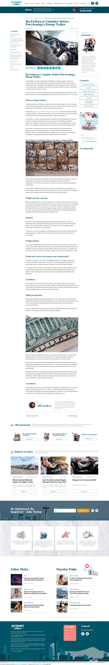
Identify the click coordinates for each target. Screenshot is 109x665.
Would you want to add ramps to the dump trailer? (17, 56)
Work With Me (69, 630)
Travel (43, 3)
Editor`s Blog (69, 638)
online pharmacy (91, 662)
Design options (16, 52)
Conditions (15, 61)
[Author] (50, 406)
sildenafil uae (18, 664)
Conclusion (15, 69)
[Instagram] (92, 3)
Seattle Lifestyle (58, 3)
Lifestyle (38, 3)
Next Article (71, 416)
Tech (32, 3)
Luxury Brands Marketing (90, 141)
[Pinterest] (96, 3)
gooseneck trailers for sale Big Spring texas (46, 111)
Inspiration (49, 3)
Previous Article (33, 416)
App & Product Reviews (89, 84)
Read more (29, 439)
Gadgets (89, 88)
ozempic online (39, 664)
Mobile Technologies (89, 94)
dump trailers (71, 94)
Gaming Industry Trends (89, 91)
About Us (76, 3)
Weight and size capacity (16, 45)
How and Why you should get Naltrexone (19, 662)
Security (89, 98)
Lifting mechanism (17, 64)
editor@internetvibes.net (87, 630)
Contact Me (82, 3)
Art (64, 3)
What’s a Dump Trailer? (16, 35)
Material (14, 49)
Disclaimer (68, 633)
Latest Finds (70, 3)
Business (26, 3)
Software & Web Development (89, 101)
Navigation (68, 636)
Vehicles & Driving (88, 106)
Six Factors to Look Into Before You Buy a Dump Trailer (17, 40)
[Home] (16, 3)
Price (13, 67)
